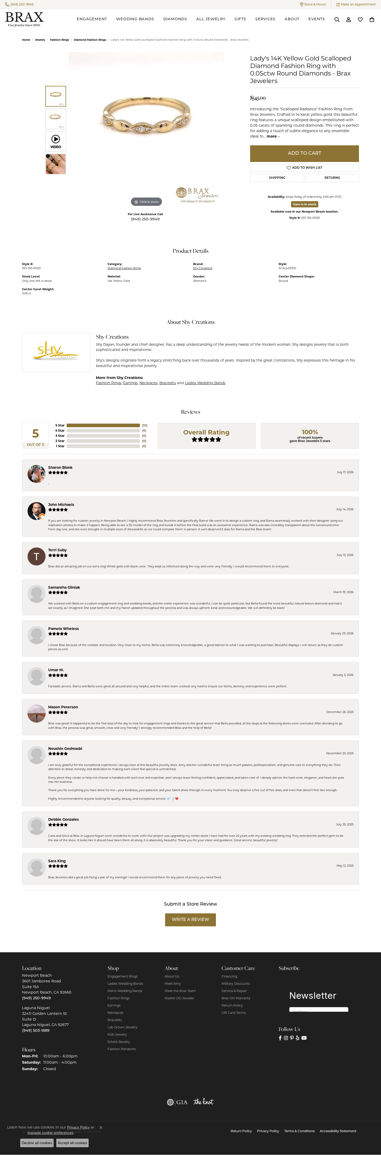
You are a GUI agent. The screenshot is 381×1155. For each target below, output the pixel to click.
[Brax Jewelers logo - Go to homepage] (24, 19)
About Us (172, 976)
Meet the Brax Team (180, 991)
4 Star (60, 430)
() (144, 425)
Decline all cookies (37, 1143)
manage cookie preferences (50, 1133)
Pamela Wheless (63, 629)
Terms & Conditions (299, 1131)
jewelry (40, 40)
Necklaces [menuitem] (115, 1013)
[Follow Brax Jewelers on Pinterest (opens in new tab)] (292, 1038)
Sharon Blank (60, 467)
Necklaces (148, 383)
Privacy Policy (268, 1131)
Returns (332, 178)
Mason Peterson (63, 707)
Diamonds (175, 19)
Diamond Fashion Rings (90, 40)
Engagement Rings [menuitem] (123, 976)
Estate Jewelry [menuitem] (119, 1042)
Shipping (277, 178)
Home (26, 40)
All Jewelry (210, 19)
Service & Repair (234, 991)
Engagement (92, 19)
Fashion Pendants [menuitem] (122, 1049)
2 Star (60, 441)
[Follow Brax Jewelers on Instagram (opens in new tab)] (286, 1038)
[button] (313, 4)
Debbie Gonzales (63, 819)
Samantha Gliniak (64, 587)
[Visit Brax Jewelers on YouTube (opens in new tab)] (304, 1038)
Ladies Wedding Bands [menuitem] (125, 984)
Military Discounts (236, 984)
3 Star (60, 436)
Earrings (130, 383)
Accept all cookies (72, 1143)
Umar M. (56, 670)
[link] (19, 4)
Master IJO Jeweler (179, 998)
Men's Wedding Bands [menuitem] (125, 991)
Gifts (240, 19)
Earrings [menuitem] (114, 1005)
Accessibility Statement (338, 1131)
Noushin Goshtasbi (65, 748)
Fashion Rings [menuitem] (119, 998)
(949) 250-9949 (145, 219)
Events (316, 19)
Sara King (57, 861)
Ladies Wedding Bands (205, 383)
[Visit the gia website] (177, 1102)
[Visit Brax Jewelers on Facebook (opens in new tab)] (280, 1038)
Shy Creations (202, 268)
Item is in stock (304, 204)
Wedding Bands (135, 19)
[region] (146, 130)
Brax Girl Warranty (236, 998)
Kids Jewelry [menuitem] (117, 1034)
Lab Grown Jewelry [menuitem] (122, 1027)
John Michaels (61, 504)
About (292, 19)
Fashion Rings (59, 40)
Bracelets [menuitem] (115, 1020)
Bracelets (167, 383)
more (272, 136)
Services (265, 19)
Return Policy (232, 1005)
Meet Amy (173, 984)
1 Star (60, 446)
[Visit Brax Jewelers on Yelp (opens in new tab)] (297, 1038)
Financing (229, 976)
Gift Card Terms (234, 1013)
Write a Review (190, 920)
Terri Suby (57, 550)
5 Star (60, 425)
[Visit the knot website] (203, 1102)
